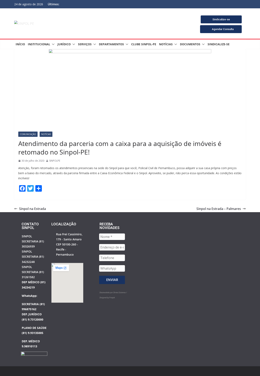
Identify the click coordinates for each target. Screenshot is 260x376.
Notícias (166, 44)
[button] (52, 44)
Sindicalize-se (219, 44)
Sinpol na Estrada (32, 208)
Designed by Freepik (107, 297)
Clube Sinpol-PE (143, 44)
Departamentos (111, 44)
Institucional (39, 44)
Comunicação (28, 134)
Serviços (85, 44)
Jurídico (64, 44)
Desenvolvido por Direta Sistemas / (113, 292)
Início (20, 44)
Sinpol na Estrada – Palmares (218, 208)
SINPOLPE (54, 160)
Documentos (190, 44)
